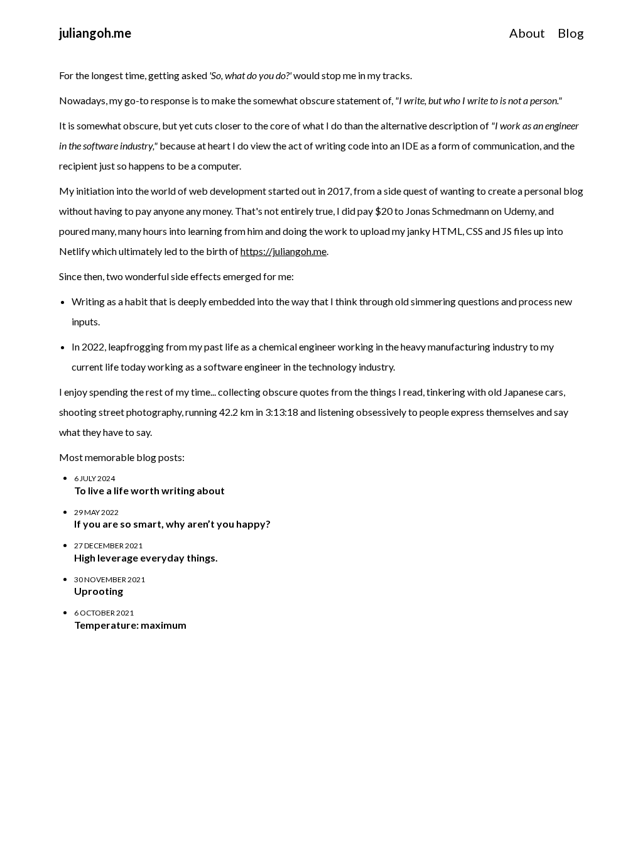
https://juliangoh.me (283, 251)
